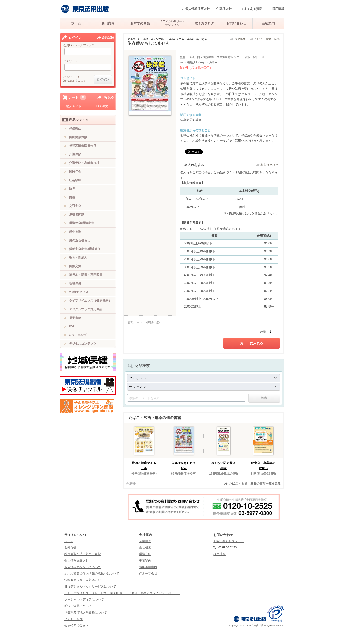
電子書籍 (75, 318)
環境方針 (226, 9)
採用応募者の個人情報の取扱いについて (91, 573)
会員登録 (108, 37)
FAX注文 (102, 106)
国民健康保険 (78, 137)
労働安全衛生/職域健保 (84, 249)
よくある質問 (73, 619)
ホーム (76, 23)
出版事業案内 (148, 567)
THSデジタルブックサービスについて (90, 586)
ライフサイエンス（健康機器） (90, 300)
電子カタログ (204, 23)
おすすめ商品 (140, 23)
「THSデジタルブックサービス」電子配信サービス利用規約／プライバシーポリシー (122, 593)
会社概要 (145, 547)
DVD (72, 326)
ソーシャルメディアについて (84, 599)
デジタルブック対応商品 (85, 309)
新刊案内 (108, 23)
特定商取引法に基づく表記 (82, 554)
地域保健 (75, 283)
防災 (72, 188)
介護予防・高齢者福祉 (84, 163)
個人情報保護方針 (197, 9)
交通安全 (75, 206)
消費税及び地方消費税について (85, 612)
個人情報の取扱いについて (82, 567)
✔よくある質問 (252, 9)
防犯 (72, 197)
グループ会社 (148, 573)
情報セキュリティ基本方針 (82, 580)
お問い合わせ (236, 23)
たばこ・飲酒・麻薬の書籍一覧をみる (255, 483)
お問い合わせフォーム (228, 541)
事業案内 (145, 560)
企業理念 (145, 541)
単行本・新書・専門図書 (85, 274)
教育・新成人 (78, 257)
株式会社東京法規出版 (84, 9)
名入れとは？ (269, 164)
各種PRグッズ (78, 292)
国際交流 (75, 266)
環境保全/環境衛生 (81, 223)
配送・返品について (78, 606)
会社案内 (268, 23)
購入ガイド (73, 106)
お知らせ (70, 547)
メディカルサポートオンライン (172, 23)
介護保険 (75, 154)
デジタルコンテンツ (82, 343)
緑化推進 (75, 231)
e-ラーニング (78, 335)
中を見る (108, 97)
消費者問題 (76, 214)
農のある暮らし (79, 240)
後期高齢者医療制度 (82, 145)
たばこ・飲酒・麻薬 (267, 39)
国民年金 (75, 171)
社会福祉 (75, 180)
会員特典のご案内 (76, 625)
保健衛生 (240, 39)
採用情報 (278, 9)
